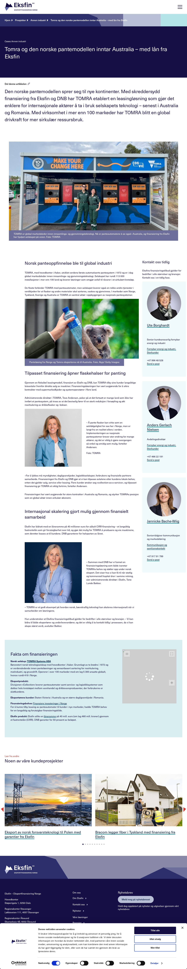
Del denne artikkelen (15, 83)
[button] (21, 6)
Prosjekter (20, 20)
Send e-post (153, 363)
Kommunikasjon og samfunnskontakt (157, 546)
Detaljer (154, 963)
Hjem (7, 20)
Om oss (77, 892)
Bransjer (77, 922)
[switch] (84, 963)
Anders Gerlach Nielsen (159, 427)
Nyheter (77, 910)
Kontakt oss (79, 904)
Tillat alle (155, 930)
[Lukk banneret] (182, 928)
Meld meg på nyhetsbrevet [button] (136, 899)
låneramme (50, 716)
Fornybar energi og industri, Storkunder (161, 350)
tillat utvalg (155, 939)
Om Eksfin (78, 898)
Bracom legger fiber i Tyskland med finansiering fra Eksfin (135, 834)
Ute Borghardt (158, 325)
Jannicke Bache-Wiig (163, 521)
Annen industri (38, 20)
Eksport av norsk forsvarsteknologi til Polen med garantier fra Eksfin (43, 834)
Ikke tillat (155, 947)
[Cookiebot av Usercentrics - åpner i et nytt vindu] (19, 963)
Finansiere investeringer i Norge (50, 703)
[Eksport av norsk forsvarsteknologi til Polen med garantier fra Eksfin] (48, 800)
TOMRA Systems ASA (39, 661)
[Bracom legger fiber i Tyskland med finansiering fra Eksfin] (138, 800)
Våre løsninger (80, 917)
